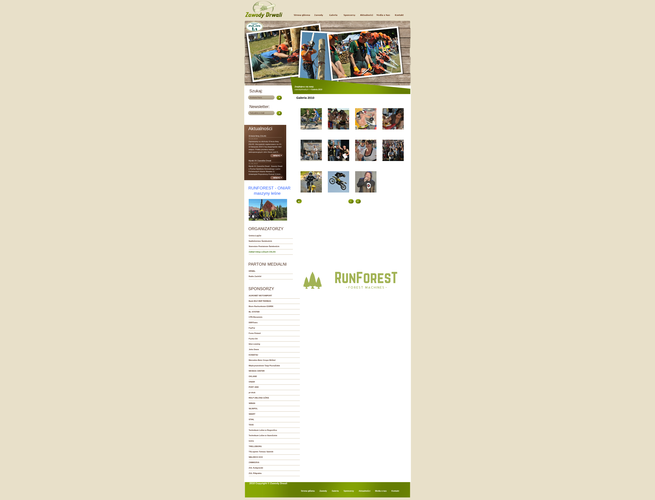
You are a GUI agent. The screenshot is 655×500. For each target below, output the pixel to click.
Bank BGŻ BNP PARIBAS (260, 301)
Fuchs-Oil (253, 339)
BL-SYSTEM (254, 312)
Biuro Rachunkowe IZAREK (261, 306)
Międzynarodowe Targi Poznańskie (264, 366)
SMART (252, 414)
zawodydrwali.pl (301, 89)
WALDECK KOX (256, 457)
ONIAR (252, 382)
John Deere (254, 349)
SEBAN (252, 403)
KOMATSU (253, 355)
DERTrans (253, 322)
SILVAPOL (253, 408)
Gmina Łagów (255, 236)
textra (251, 441)
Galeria (335, 491)
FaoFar (252, 328)
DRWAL (252, 271)
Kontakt (395, 491)
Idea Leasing (254, 344)
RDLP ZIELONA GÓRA (259, 398)
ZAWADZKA (254, 462)
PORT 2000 (254, 387)
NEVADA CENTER (257, 371)
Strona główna (308, 491)
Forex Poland (255, 333)
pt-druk (252, 392)
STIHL (251, 419)
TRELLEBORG (255, 446)
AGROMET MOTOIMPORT (260, 296)
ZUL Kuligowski (256, 468)
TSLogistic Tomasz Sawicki (261, 452)
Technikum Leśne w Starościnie (263, 435)
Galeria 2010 (316, 89)
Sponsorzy (349, 491)
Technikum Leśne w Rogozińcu (263, 430)
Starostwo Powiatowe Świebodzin (264, 246)
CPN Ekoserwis (255, 317)
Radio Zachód (255, 276)
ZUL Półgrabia (255, 473)
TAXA (251, 425)
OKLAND (253, 376)
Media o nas (381, 491)
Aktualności (364, 491)
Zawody (323, 491)
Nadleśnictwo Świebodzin (260, 241)
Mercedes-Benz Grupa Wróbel (262, 360)
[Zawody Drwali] (263, 18)
